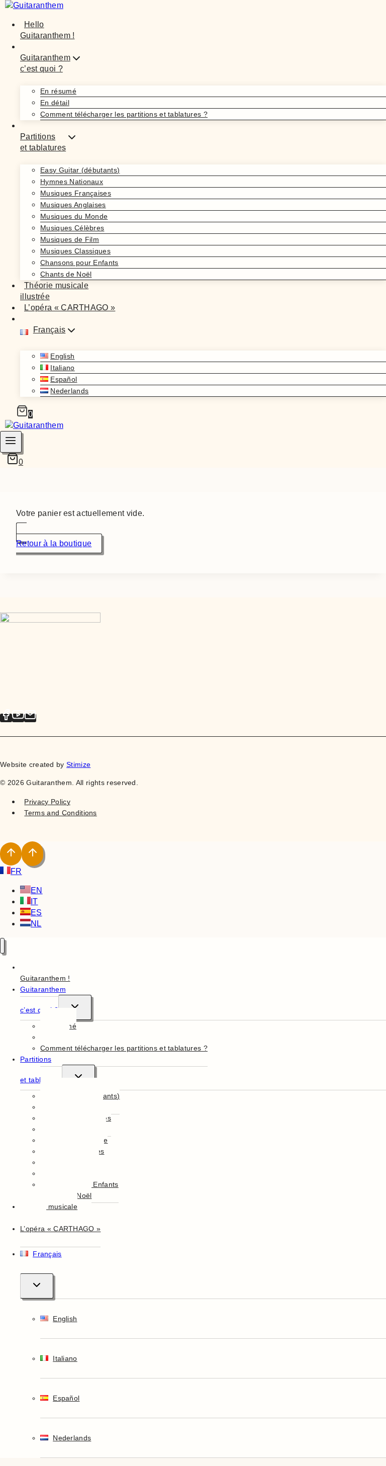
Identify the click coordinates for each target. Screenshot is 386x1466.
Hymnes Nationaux (71, 182)
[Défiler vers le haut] (11, 854)
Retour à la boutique (53, 543)
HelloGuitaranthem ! (47, 30)
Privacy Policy (47, 802)
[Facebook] (6, 718)
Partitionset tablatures (41, 1069)
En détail (54, 103)
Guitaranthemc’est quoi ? (43, 999)
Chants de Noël (65, 274)
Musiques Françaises (75, 193)
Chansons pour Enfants (79, 262)
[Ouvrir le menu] (11, 442)
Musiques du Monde (74, 216)
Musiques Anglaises (73, 205)
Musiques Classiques (75, 251)
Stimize (78, 764)
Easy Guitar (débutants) (80, 170)
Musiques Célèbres (72, 228)
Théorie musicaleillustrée (54, 291)
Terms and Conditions (60, 813)
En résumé (58, 91)
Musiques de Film (69, 239)
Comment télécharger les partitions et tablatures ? (124, 114)
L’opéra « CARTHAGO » (69, 307)
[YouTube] (18, 718)
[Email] (30, 718)
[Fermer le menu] (2, 946)
